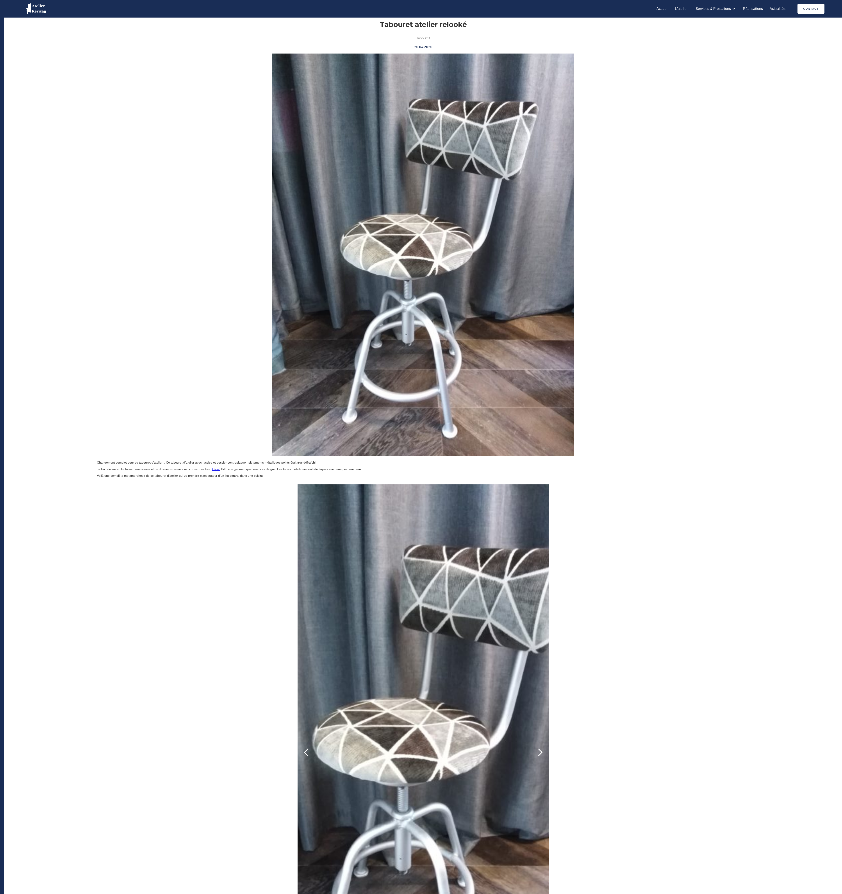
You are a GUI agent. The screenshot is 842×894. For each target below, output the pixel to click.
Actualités (778, 9)
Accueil (662, 9)
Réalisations (753, 9)
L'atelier (681, 9)
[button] (715, 8)
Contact (811, 8)
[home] (36, 8)
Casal (216, 469)
